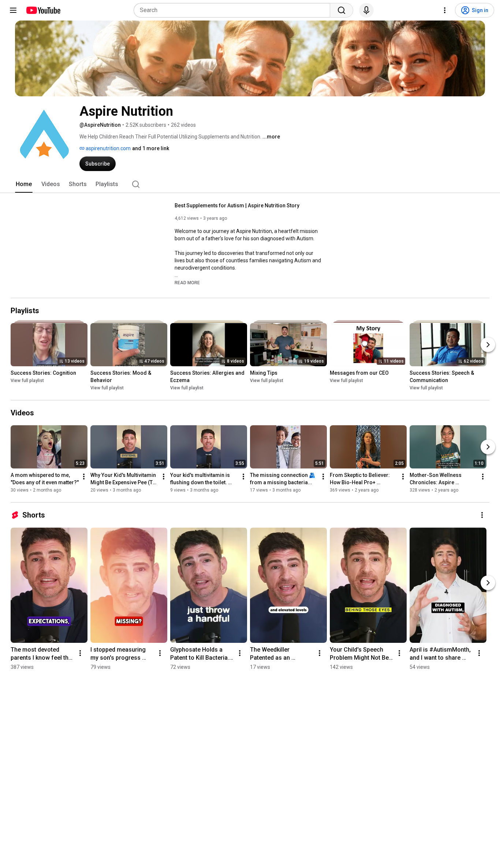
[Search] (341, 10)
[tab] (24, 184)
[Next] (488, 344)
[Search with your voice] (366, 10)
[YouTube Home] (43, 10)
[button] (187, 282)
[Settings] (444, 10)
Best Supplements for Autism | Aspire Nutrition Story (237, 205)
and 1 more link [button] (150, 148)
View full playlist (27, 380)
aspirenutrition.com (108, 148)
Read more (187, 282)
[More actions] (84, 476)
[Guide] (13, 10)
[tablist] (250, 184)
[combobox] (234, 10)
